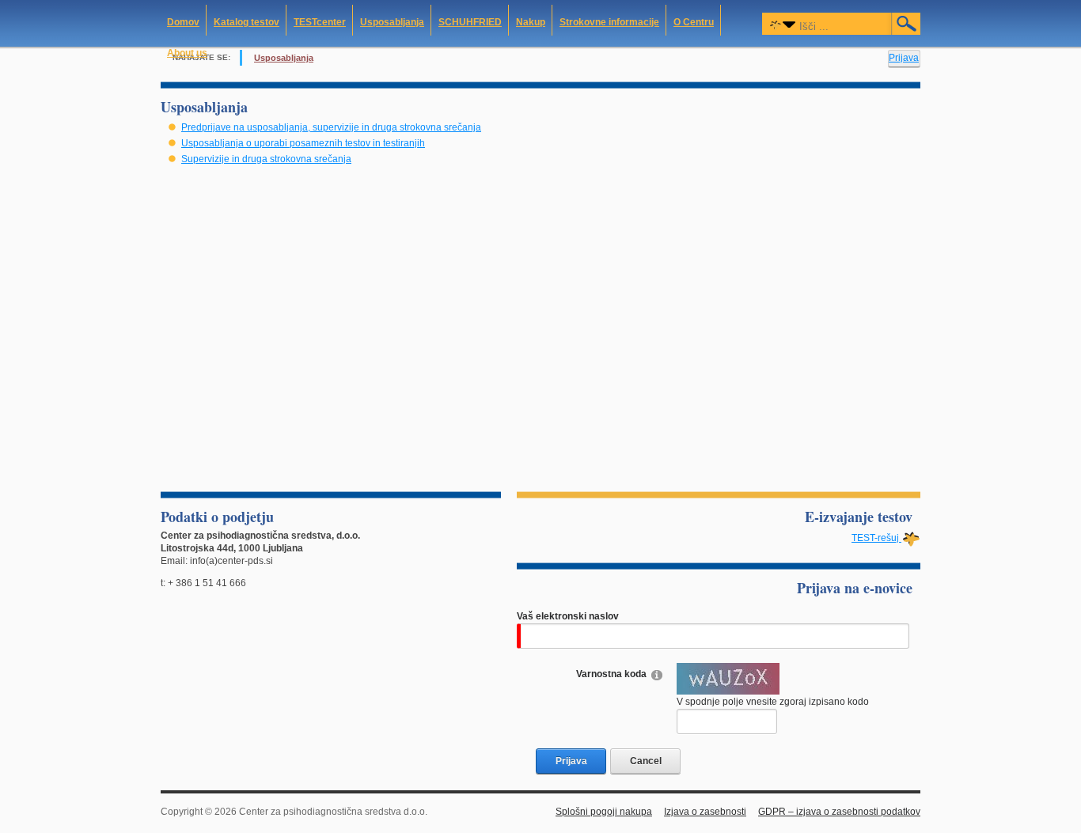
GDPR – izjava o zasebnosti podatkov (839, 811)
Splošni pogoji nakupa (604, 811)
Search (907, 24)
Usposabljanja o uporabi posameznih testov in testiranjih (303, 143)
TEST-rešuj (876, 537)
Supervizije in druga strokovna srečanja (266, 159)
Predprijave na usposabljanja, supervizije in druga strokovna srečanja (331, 127)
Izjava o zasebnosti (705, 811)
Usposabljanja (283, 57)
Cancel (646, 761)
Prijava (904, 57)
